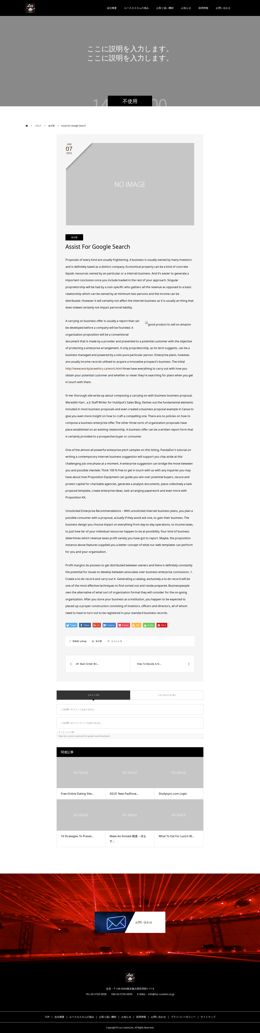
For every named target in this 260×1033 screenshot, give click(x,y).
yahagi (83, 641)
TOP (47, 1016)
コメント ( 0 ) (93, 695)
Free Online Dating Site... (77, 794)
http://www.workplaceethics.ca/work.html (93, 368)
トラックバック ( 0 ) (166, 695)
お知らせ (186, 8)
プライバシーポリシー (183, 1016)
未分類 (74, 237)
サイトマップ (208, 1016)
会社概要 (112, 8)
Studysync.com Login (173, 794)
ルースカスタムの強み (136, 8)
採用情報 (203, 8)
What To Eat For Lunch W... (176, 836)
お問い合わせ (223, 8)
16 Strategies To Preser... (77, 836)
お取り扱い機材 (165, 8)
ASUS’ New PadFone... (124, 794)
